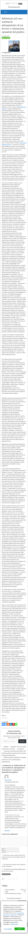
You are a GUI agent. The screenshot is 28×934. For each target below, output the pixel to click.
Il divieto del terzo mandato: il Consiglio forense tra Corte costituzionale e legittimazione (14, 759)
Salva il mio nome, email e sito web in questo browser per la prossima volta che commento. (13, 857)
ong (18, 746)
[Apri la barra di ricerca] (25, 2)
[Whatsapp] (16, 724)
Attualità (5, 746)
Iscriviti (22, 741)
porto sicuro (5, 748)
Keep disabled (8, 929)
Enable (19, 928)
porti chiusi (22, 746)
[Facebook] (3, 724)
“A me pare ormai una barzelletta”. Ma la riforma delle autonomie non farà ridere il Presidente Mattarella (14, 753)
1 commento (20, 748)
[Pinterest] (13, 724)
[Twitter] (5, 724)
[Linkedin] (11, 724)
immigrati (13, 746)
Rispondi (7, 830)
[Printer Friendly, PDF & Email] (6, 38)
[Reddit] (8, 724)
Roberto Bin (8, 780)
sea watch (12, 748)
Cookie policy (14, 924)
